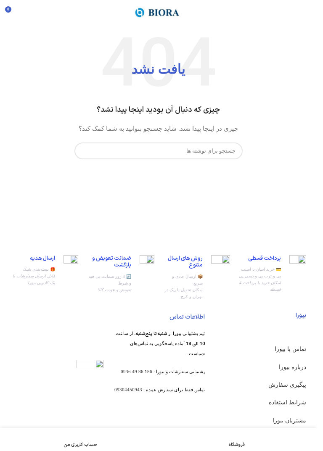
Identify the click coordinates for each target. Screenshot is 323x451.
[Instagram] (194, 421)
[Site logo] (158, 12)
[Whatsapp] (174, 421)
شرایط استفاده (287, 402)
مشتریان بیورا (289, 420)
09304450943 (128, 389)
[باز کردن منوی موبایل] (307, 12)
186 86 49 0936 (136, 371)
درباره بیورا (292, 367)
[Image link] (90, 372)
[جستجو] (84, 150)
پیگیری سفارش (287, 385)
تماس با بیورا (290, 349)
